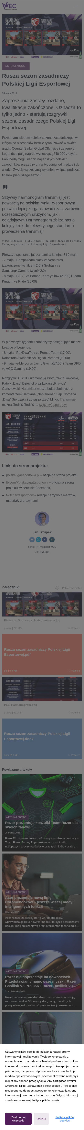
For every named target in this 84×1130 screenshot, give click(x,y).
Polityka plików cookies (64, 1119)
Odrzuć (41, 1118)
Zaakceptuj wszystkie (18, 1119)
